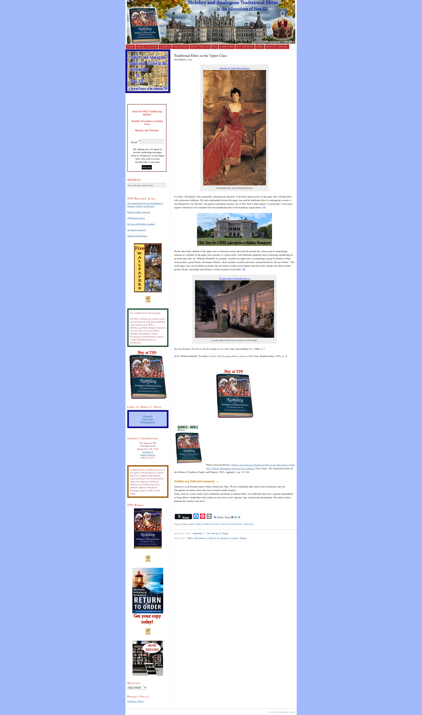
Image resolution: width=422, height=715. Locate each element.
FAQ (214, 47)
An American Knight (136, 229)
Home (130, 47)
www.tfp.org (147, 451)
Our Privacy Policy (135, 701)
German (148, 419)
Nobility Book (208, 524)
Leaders (191, 524)
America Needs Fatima (137, 235)
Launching (227, 47)
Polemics (238, 524)
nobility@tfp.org (147, 454)
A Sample (165, 47)
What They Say (200, 47)
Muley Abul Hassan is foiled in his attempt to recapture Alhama (217, 538)
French (147, 416)
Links (259, 47)
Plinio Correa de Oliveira (224, 524)
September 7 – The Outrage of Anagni (210, 533)
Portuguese (147, 422)
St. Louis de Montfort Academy (141, 223)
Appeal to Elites (147, 47)
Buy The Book (245, 47)
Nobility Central (277, 47)
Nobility (198, 524)
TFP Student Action (136, 218)
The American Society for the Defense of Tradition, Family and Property (145, 205)
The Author (180, 47)
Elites (185, 524)
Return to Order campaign (138, 212)
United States (248, 524)
